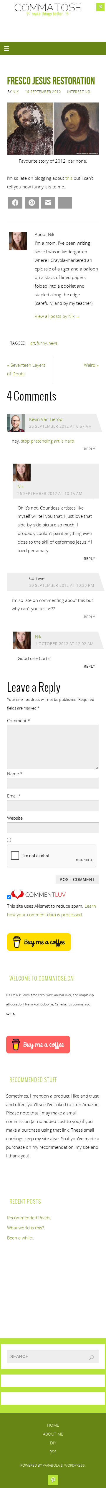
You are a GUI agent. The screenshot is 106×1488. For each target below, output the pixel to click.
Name (14, 773)
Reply (89, 448)
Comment (18, 720)
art (32, 343)
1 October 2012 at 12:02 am (64, 643)
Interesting (78, 91)
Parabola (51, 1465)
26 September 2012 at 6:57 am (60, 426)
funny (42, 343)
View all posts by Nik (57, 316)
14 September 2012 (43, 91)
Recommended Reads (28, 1217)
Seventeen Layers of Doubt (26, 369)
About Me (53, 1434)
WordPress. (75, 1465)
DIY (53, 1443)
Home (53, 1425)
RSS (53, 1452)
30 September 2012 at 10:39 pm (61, 585)
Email (14, 796)
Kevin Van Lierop (45, 419)
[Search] (92, 1358)
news (53, 343)
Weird (91, 365)
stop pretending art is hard (47, 441)
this (68, 178)
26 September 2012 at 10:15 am (49, 493)
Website (15, 818)
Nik (16, 91)
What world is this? (25, 1228)
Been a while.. (20, 1238)
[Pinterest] (100, 7)
